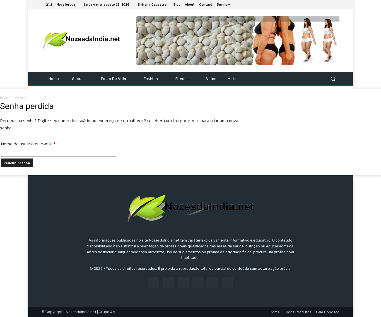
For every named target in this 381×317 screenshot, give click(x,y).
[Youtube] (336, 4)
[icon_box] (226, 5)
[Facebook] (309, 4)
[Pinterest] (197, 282)
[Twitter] (322, 4)
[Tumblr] (212, 282)
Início (4, 97)
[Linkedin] (183, 282)
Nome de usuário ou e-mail (39, 143)
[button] (332, 78)
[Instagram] (316, 4)
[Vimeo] (329, 4)
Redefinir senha (17, 163)
